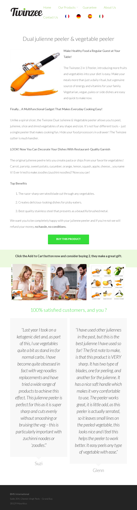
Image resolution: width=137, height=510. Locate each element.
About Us (110, 7)
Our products (67, 7)
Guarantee (90, 7)
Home (47, 7)
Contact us (50, 17)
